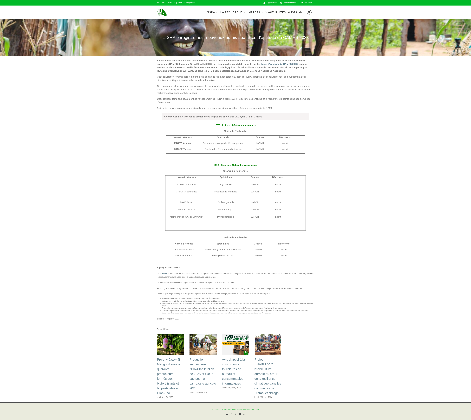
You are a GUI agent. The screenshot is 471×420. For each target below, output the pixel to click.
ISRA (257, 409)
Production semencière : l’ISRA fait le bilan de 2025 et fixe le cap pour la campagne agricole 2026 (203, 374)
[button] (309, 12)
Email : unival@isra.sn (186, 3)
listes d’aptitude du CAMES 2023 (279, 64)
